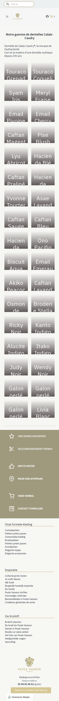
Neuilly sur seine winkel (16, 632)
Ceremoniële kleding (15, 536)
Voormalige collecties (15, 595)
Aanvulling (10, 641)
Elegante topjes (13, 550)
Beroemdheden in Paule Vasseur (21, 599)
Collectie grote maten (16, 575)
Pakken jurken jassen (15, 533)
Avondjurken (11, 546)
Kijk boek (9, 582)
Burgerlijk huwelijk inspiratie (19, 585)
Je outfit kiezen (12, 579)
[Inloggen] (47, 16)
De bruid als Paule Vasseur (18, 625)
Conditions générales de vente (20, 602)
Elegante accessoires (15, 553)
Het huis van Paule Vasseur (18, 635)
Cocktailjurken (12, 530)
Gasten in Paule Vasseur (17, 628)
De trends (10, 589)
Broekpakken (12, 540)
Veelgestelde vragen (15, 638)
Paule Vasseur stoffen (16, 592)
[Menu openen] (7, 16)
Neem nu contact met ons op (31, 690)
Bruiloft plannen (13, 622)
